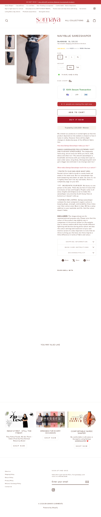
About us (8, 471)
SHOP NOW (19, 446)
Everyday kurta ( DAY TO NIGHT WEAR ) (38, 8)
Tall (77, 67)
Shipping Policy (9, 474)
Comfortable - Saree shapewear (66, 5)
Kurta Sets (83, 8)
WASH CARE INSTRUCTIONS (77, 247)
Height (60, 63)
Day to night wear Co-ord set (14, 8)
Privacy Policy (9, 480)
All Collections (74, 20)
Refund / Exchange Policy (13, 483)
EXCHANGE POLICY (76, 253)
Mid (70, 67)
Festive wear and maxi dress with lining (65, 8)
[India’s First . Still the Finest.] (19, 420)
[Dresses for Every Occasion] (50, 420)
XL (78, 57)
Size (59, 53)
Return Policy (9, 477)
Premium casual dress (29, 11)
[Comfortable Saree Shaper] (81, 420)
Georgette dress (44, 11)
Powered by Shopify (50, 508)
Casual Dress (20, 5)
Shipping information (77, 242)
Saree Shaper (9, 5)
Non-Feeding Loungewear (45, 5)
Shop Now (50, 438)
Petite (62, 67)
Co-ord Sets (30, 5)
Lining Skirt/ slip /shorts (12, 11)
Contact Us (8, 486)
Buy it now (76, 120)
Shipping (68, 43)
